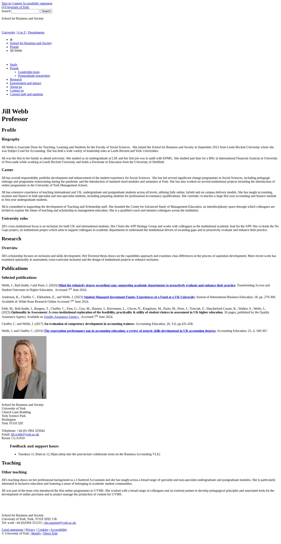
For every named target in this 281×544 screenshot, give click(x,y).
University (8, 32)
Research (16, 79)
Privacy (30, 529)
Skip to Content (12, 3)
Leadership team (28, 72)
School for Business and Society (31, 43)
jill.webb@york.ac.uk (25, 434)
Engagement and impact (25, 83)
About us (16, 87)
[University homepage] (11, 39)
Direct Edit (50, 533)
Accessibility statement (37, 3)
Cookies (43, 529)
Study (13, 64)
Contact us (17, 90)
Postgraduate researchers (34, 75)
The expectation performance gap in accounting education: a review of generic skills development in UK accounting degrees (130, 331)
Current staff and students (26, 94)
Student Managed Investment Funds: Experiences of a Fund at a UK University (139, 297)
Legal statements (12, 529)
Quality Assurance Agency (62, 317)
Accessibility (58, 529)
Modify (36, 533)
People (14, 47)
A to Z (21, 32)
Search (6, 11)
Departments (36, 32)
